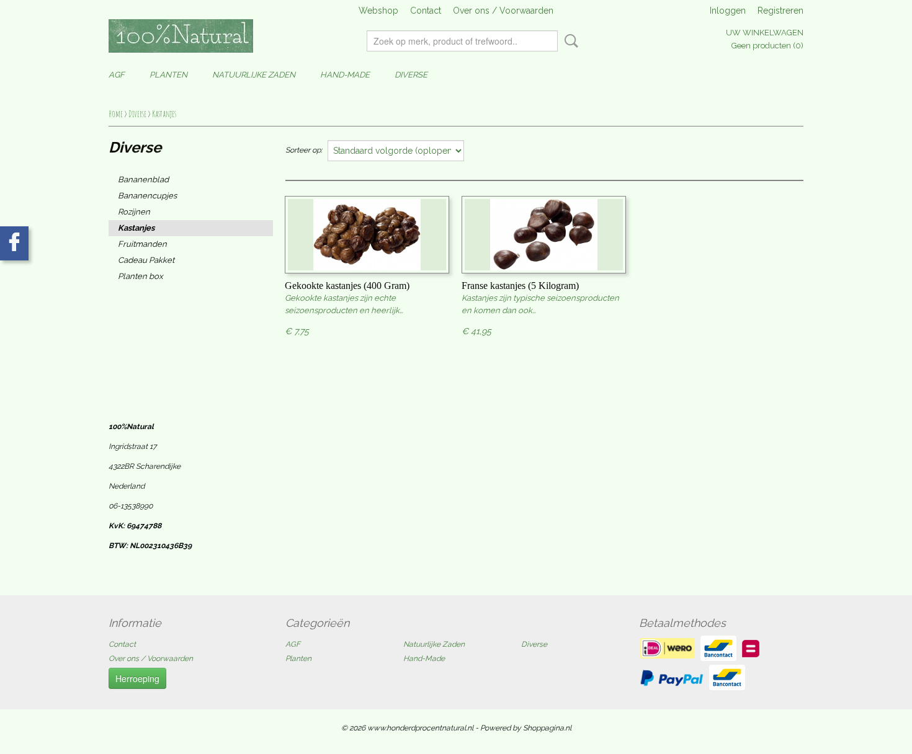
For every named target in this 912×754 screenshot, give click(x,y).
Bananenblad (143, 179)
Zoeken (569, 41)
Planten (168, 74)
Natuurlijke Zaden (253, 74)
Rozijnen (134, 211)
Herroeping (137, 678)
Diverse (411, 74)
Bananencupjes (147, 195)
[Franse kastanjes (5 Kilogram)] (544, 234)
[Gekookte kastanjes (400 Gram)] (367, 234)
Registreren (780, 11)
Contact (425, 11)
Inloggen (728, 11)
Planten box (140, 276)
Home (116, 114)
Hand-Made (345, 74)
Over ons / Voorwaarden (503, 11)
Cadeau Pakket (146, 260)
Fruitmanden (142, 244)
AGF (117, 74)
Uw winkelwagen (764, 32)
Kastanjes (164, 114)
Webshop (378, 11)
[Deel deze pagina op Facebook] (14, 243)
